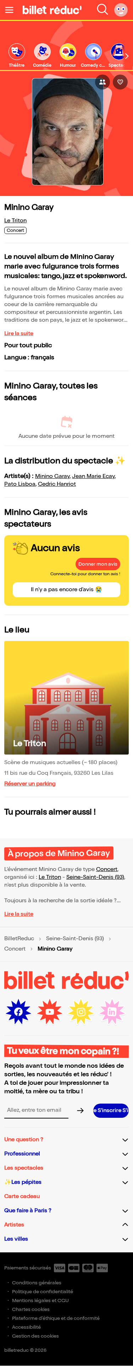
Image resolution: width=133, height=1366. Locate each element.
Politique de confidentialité (42, 1292)
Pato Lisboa (19, 484)
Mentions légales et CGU (40, 1300)
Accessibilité (26, 1327)
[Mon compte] (121, 10)
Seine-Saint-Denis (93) (95, 877)
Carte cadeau (22, 1196)
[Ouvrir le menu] (12, 10)
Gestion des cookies (35, 1336)
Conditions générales (36, 1283)
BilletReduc (19, 939)
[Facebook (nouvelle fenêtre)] (18, 1012)
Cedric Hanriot (57, 484)
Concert (106, 869)
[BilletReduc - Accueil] (52, 10)
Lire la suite (18, 333)
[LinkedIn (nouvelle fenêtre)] (112, 1012)
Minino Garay (52, 476)
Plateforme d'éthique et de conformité (56, 1318)
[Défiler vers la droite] (127, 56)
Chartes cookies (31, 1309)
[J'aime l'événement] (120, 82)
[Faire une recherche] (102, 10)
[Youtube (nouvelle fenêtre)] (49, 1012)
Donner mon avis (97, 564)
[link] (16, 56)
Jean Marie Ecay (93, 476)
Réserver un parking (30, 783)
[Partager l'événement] (102, 82)
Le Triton (15, 220)
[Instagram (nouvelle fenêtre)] (81, 1012)
